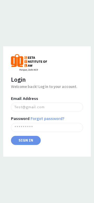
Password (20, 118)
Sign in (26, 140)
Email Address (24, 98)
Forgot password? (47, 118)
